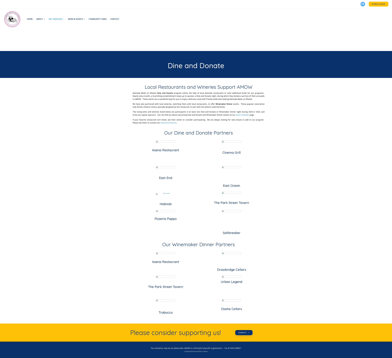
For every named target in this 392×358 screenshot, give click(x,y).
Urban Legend (231, 282)
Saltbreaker (231, 233)
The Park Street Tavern (231, 203)
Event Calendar (242, 115)
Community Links (98, 19)
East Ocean (231, 185)
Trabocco (166, 312)
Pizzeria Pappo (166, 219)
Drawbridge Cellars (231, 270)
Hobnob (166, 204)
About (39, 19)
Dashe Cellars (231, 309)
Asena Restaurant (165, 150)
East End (165, 178)
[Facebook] (363, 4)
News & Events (75, 19)
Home (30, 19)
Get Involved (55, 19)
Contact (114, 19)
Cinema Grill (231, 152)
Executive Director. (169, 122)
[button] (378, 4)
